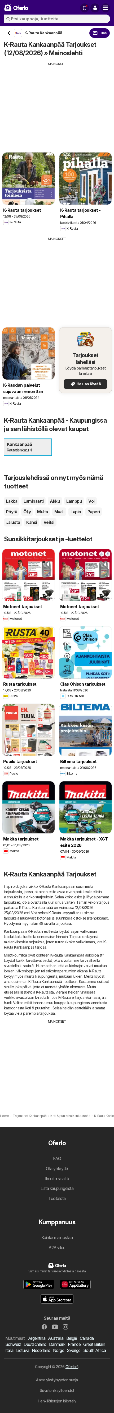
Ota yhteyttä (57, 1168)
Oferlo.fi (71, 1366)
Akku (55, 501)
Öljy (27, 511)
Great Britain (94, 1344)
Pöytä (11, 511)
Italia (9, 1350)
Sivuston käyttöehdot (57, 1390)
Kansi (31, 522)
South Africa (94, 1350)
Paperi (93, 511)
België (71, 1338)
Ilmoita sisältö (57, 1178)
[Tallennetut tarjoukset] (84, 7)
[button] (94, 7)
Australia (55, 1338)
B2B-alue (57, 1247)
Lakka (11, 501)
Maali (59, 511)
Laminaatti (33, 501)
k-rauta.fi (26, 965)
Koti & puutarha (37, 1008)
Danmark (57, 1344)
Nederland (41, 1350)
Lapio (76, 511)
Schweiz (13, 1344)
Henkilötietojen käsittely (57, 1401)
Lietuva (22, 1350)
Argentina (36, 1338)
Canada (87, 1338)
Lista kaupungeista (57, 1188)
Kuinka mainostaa (57, 1237)
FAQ (57, 1158)
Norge (58, 1350)
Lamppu (74, 501)
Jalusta (13, 522)
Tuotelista (57, 1198)
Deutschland (35, 1344)
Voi (91, 501)
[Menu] (105, 7)
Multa (42, 511)
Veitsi (48, 522)
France (74, 1344)
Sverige (73, 1350)
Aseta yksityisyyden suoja (57, 1380)
